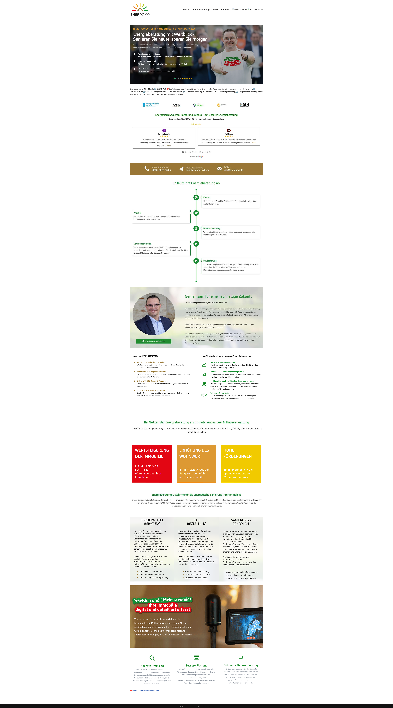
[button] (188, 9)
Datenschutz (206, 706)
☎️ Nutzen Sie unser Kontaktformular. (144, 690)
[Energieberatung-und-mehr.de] (140, 9)
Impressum (199, 706)
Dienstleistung (165, 414)
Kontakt (225, 9)
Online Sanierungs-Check (205, 9)
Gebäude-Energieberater (143, 414)
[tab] (142, 414)
